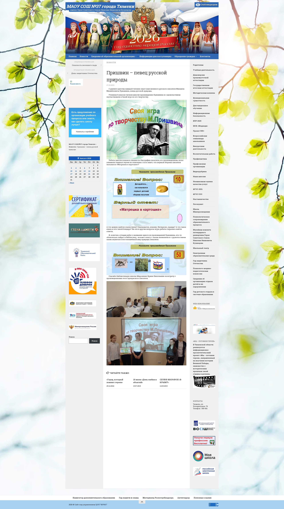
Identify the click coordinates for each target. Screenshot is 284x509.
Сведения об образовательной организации (113, 56)
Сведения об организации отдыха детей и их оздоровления (203, 283)
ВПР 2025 (197, 121)
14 (89, 171)
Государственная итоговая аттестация (203, 86)
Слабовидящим (208, 4)
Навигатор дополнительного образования (94, 498)
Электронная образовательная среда (204, 254)
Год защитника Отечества (200, 262)
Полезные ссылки (202, 498)
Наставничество (201, 199)
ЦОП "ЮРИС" (101, 504)
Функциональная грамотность (201, 99)
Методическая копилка (204, 93)
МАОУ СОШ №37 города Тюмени (100, 6)
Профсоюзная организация (199, 165)
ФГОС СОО (197, 194)
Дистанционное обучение (200, 106)
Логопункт (198, 204)
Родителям (198, 65)
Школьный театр (201, 248)
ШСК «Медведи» (200, 126)
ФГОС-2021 (198, 189)
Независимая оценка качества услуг (203, 182)
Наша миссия (199, 176)
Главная (73, 56)
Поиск (72, 337)
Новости (84, 56)
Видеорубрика (199, 171)
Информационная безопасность (201, 114)
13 (85, 171)
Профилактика (200, 159)
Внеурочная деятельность (199, 147)
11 (76, 171)
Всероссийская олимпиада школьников (200, 138)
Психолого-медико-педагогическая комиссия (202, 271)
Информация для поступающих (155, 56)
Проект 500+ (198, 131)
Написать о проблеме (85, 132)
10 (71, 171)
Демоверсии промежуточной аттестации (200, 77)
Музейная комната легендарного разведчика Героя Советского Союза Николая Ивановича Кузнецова (202, 236)
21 (89, 174)
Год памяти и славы (129, 498)
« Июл (71, 183)
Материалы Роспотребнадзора (158, 498)
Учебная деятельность (203, 70)
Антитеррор (183, 498)
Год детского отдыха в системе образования (203, 293)
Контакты (205, 56)
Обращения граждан (185, 56)
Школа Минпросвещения (201, 210)
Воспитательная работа (204, 154)
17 (71, 174)
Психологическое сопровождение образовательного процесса (201, 221)
